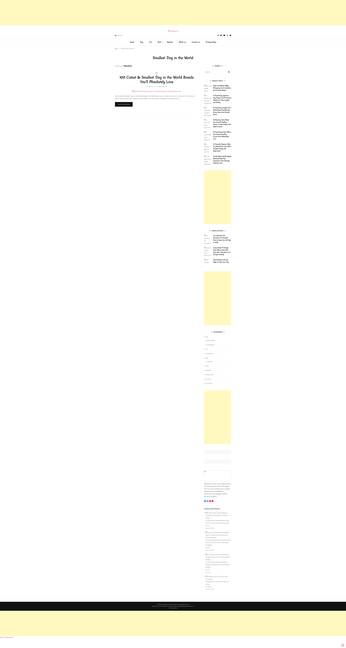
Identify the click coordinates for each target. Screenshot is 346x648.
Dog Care (155, 606)
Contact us (196, 42)
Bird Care (168, 606)
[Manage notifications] (342, 645)
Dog (141, 42)
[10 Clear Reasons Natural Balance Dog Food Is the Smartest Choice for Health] (218, 515)
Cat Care (161, 606)
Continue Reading (124, 104)
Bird (159, 42)
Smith (149, 86)
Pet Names (209, 383)
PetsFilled (164, 604)
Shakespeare (211, 345)
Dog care (209, 361)
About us (182, 42)
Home (132, 42)
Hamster (170, 42)
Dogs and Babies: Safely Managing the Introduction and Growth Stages (222, 88)
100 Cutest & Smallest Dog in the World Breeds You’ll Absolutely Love (156, 79)
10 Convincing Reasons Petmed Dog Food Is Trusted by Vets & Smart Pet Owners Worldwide (218, 542)
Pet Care (208, 379)
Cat (150, 42)
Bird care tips (211, 340)
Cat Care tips (209, 353)
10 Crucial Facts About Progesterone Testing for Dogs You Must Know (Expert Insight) (218, 564)
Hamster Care (175, 606)
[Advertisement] (54, 12)
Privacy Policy (211, 42)
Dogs (207, 366)
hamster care (209, 374)
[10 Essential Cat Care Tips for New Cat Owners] (218, 577)
